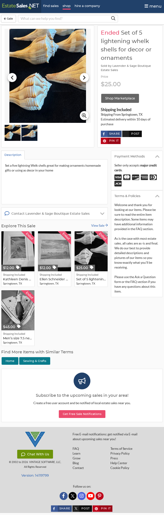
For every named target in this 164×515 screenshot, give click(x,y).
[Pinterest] (100, 496)
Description (12, 155)
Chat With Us (38, 454)
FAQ (76, 448)
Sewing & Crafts (34, 361)
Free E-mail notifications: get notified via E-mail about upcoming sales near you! (105, 436)
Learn (76, 453)
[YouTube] (91, 496)
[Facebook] (64, 496)
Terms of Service (121, 448)
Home (10, 361)
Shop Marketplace (120, 98)
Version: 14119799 (35, 475)
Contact (78, 468)
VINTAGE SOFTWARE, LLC (45, 462)
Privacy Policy (120, 453)
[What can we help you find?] (113, 18)
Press (114, 458)
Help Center (118, 463)
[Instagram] (82, 496)
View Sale (98, 225)
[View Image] (13, 133)
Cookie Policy (119, 468)
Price (104, 76)
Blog (76, 463)
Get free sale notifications (82, 414)
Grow (76, 458)
